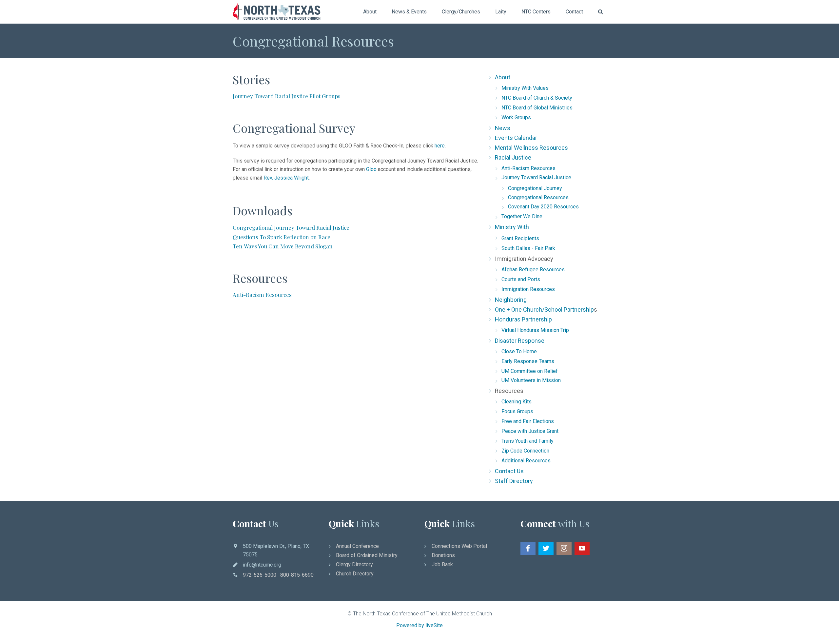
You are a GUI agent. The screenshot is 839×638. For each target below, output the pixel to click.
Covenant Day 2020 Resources (543, 206)
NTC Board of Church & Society (536, 98)
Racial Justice (513, 157)
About (370, 12)
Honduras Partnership (523, 319)
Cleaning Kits (516, 401)
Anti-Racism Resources (528, 168)
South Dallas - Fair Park (528, 248)
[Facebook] (528, 548)
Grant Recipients (520, 238)
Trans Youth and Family (527, 441)
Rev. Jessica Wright (286, 178)
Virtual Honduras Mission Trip (535, 330)
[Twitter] (546, 548)
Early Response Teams (527, 361)
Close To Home (519, 351)
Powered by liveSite (419, 625)
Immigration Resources (528, 289)
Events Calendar (516, 137)
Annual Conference (357, 546)
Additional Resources (526, 460)
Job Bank (442, 564)
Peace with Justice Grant (529, 431)
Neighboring (511, 299)
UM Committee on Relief (529, 371)
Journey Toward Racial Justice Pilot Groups (287, 96)
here (440, 146)
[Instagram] (564, 548)
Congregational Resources (538, 197)
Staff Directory (514, 480)
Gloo (371, 169)
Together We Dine (521, 216)
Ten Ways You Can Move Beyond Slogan (283, 246)
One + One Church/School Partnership (544, 309)
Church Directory (355, 573)
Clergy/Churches (461, 12)
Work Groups (516, 117)
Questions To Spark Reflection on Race (281, 237)
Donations (443, 555)
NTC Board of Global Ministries (537, 108)
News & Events (409, 12)
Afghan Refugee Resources (533, 269)
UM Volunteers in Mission (531, 380)
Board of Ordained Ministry (367, 555)
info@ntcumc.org (262, 565)
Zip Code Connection (525, 451)
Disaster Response (519, 340)
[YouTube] (582, 548)
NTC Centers (536, 12)
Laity (500, 12)
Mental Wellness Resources (531, 147)
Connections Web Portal (459, 546)
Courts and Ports (520, 279)
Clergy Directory (354, 564)
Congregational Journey (535, 188)
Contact (574, 12)
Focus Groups (517, 411)
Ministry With (512, 226)
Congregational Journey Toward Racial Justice (292, 227)
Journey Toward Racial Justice (536, 177)
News (502, 128)
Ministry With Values (525, 88)
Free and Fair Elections (527, 421)
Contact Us (509, 471)
